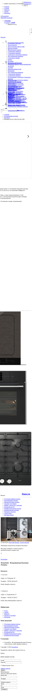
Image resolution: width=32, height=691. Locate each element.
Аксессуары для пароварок (16, 96)
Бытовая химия (9, 515)
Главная (6, 6)
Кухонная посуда (9, 507)
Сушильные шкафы (14, 58)
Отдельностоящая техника (12, 499)
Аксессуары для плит (14, 86)
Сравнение (27, 4)
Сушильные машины (14, 53)
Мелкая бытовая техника (11, 502)
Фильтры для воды (10, 512)
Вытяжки (11, 61)
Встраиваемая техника (11, 500)
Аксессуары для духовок (15, 93)
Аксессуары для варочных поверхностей (16, 88)
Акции (6, 612)
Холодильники (12, 45)
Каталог (3, 37)
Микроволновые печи (14, 69)
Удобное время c (6, 682)
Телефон (3, 678)
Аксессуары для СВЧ (14, 97)
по (1, 685)
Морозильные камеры (14, 50)
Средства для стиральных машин (18, 80)
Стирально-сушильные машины (17, 54)
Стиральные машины (14, 51)
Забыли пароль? (5, 668)
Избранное (27, 2)
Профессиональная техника (12, 508)
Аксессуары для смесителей (16, 105)
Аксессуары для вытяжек (15, 91)
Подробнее (4, 559)
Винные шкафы (12, 48)
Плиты (10, 59)
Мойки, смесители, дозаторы (13, 505)
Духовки (10, 67)
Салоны (6, 8)
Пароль (3, 662)
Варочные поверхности (15, 62)
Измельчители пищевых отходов (18, 106)
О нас (6, 610)
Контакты (7, 13)
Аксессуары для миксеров (16, 84)
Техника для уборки (10, 503)
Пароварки (11, 71)
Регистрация (8, 18)
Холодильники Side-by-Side (16, 46)
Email (2, 660)
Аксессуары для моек (14, 103)
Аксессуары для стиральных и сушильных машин (17, 100)
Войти (3, 18)
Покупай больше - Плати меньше (19, 542)
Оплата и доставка (10, 615)
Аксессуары (8, 513)
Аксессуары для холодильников (17, 102)
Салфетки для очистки (15, 81)
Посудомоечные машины (15, 56)
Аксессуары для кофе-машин (16, 94)
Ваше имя (4, 675)
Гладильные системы (14, 43)
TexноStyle (14, 647)
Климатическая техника (11, 510)
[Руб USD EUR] (25, 5)
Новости (7, 10)
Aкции (6, 11)
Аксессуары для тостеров (15, 83)
